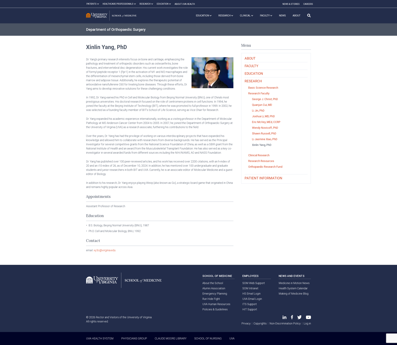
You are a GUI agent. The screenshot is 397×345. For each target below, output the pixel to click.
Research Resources (261, 161)
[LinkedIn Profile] (284, 318)
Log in (307, 323)
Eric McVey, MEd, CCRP (266, 122)
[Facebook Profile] (292, 318)
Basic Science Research (263, 87)
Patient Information (263, 178)
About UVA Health (185, 4)
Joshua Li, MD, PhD (263, 116)
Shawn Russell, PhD (264, 133)
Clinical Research (259, 155)
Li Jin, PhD (258, 110)
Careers (308, 4)
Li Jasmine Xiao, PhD (264, 139)
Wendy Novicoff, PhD (265, 127)
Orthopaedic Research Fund (265, 166)
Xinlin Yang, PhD (261, 145)
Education (254, 73)
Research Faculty (259, 93)
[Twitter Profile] (299, 318)
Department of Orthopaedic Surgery (116, 29)
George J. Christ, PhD (265, 99)
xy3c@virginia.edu (105, 250)
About (250, 58)
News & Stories (291, 4)
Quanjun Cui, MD (262, 104)
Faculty (251, 66)
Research (253, 81)
